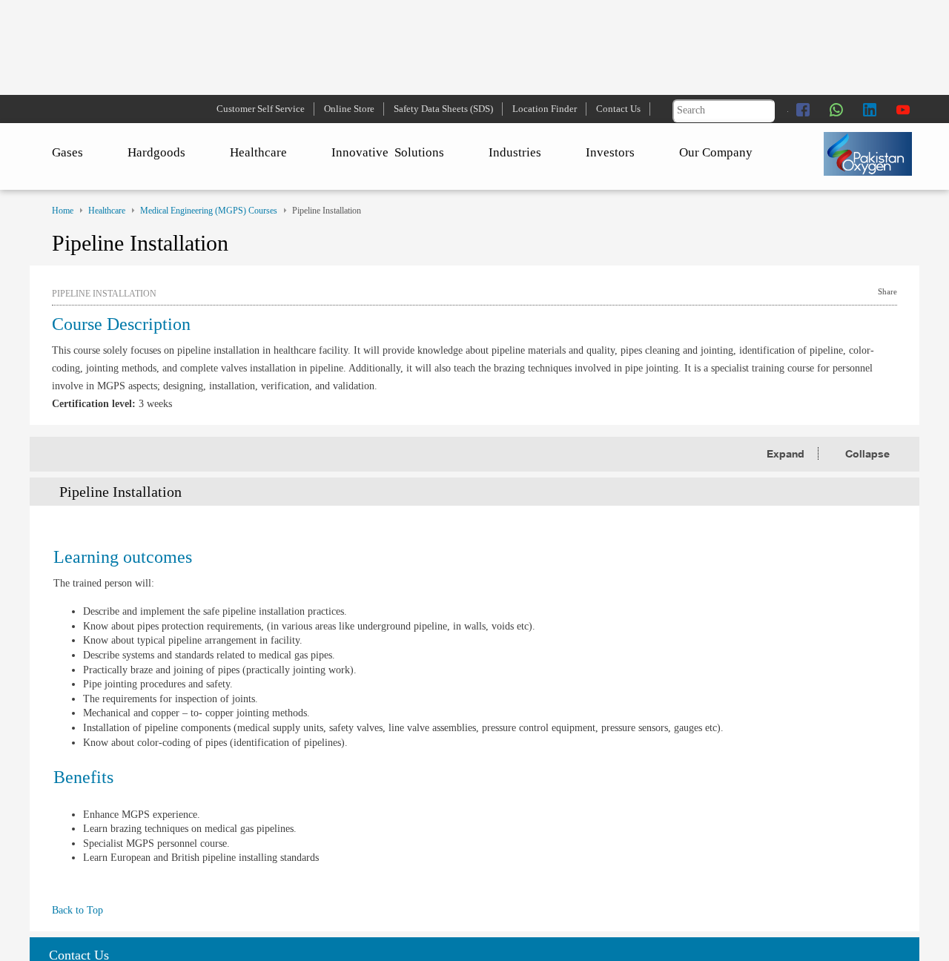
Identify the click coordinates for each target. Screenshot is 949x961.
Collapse (867, 453)
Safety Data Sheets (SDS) (443, 108)
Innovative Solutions (387, 152)
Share (887, 291)
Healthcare (258, 152)
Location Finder (544, 108)
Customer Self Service (260, 108)
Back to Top (77, 910)
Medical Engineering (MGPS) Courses (208, 210)
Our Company (716, 152)
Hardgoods (156, 152)
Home (62, 210)
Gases (67, 152)
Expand (787, 453)
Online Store (349, 108)
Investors (610, 152)
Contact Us (618, 108)
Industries (515, 152)
